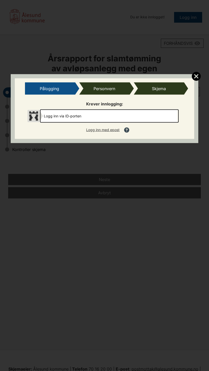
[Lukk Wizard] (196, 76)
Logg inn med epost (103, 129)
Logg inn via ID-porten (62, 116)
